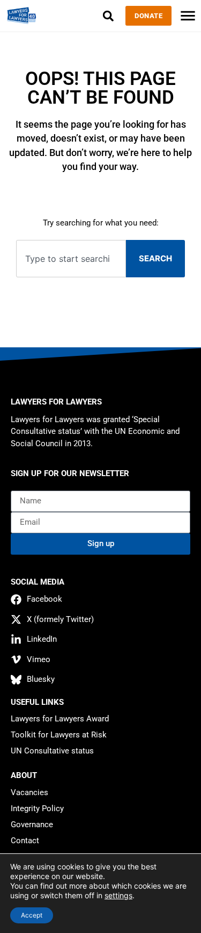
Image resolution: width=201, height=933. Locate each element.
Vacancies (29, 792)
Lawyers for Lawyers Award (60, 719)
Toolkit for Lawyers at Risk (59, 735)
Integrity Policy (37, 808)
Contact (25, 840)
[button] (108, 16)
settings (118, 895)
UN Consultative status (52, 751)
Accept (31, 915)
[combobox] (71, 259)
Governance (32, 824)
